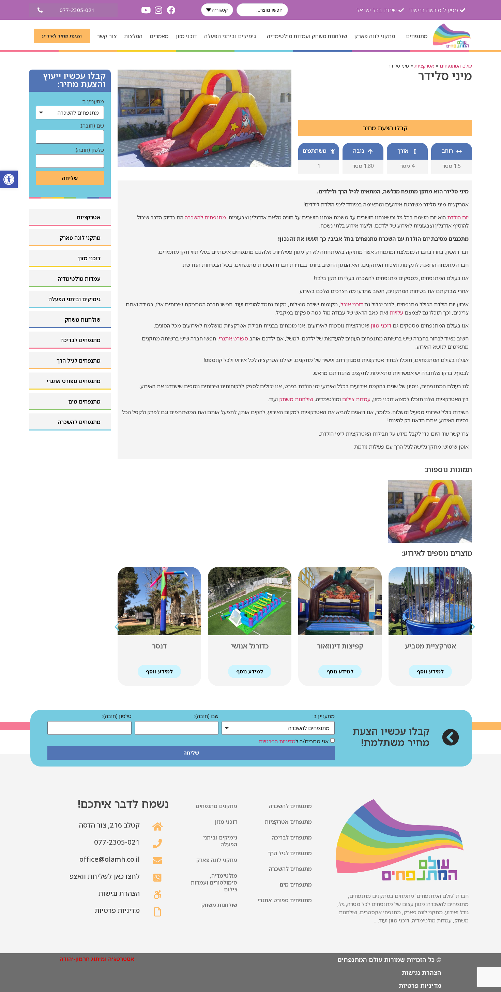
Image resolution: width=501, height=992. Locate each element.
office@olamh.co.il (109, 859)
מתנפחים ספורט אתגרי (285, 900)
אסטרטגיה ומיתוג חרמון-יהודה (97, 959)
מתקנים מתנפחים (216, 806)
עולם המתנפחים (456, 65)
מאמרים (159, 36)
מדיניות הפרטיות (277, 741)
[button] (9, 179)
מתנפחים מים (295, 884)
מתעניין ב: (93, 102)
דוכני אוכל (351, 304)
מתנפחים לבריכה (292, 837)
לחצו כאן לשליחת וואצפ (105, 876)
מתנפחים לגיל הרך (290, 853)
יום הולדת (458, 217)
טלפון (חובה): (89, 150)
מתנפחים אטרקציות (288, 822)
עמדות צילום (356, 399)
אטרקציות (424, 65)
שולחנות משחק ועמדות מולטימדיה (307, 36)
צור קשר (107, 36)
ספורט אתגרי (233, 338)
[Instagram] (158, 10)
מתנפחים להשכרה (205, 217)
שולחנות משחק (296, 399)
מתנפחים (416, 36)
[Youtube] (146, 10)
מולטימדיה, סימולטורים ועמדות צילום (214, 882)
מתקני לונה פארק (374, 36)
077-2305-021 (117, 842)
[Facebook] (171, 10)
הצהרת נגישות (119, 893)
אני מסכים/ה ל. (293, 741)
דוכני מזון (186, 36)
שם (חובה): (92, 126)
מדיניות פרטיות (117, 910)
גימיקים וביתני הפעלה (230, 36)
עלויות (396, 312)
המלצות (133, 36)
